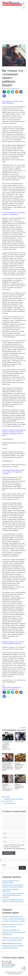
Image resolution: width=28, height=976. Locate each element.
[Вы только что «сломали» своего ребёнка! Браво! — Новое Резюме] (4, 96)
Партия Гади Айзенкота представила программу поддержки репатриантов (13, 945)
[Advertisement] (14, 26)
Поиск (4, 865)
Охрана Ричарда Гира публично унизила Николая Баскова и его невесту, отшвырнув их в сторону (13, 919)
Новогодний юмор (9, 803)
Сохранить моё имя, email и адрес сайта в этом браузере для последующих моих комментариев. (14, 846)
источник (23, 727)
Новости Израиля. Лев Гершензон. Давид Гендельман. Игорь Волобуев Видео (13, 932)
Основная (7, 796)
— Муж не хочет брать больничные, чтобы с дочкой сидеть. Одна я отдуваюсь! (13, 895)
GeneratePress (17, 973)
